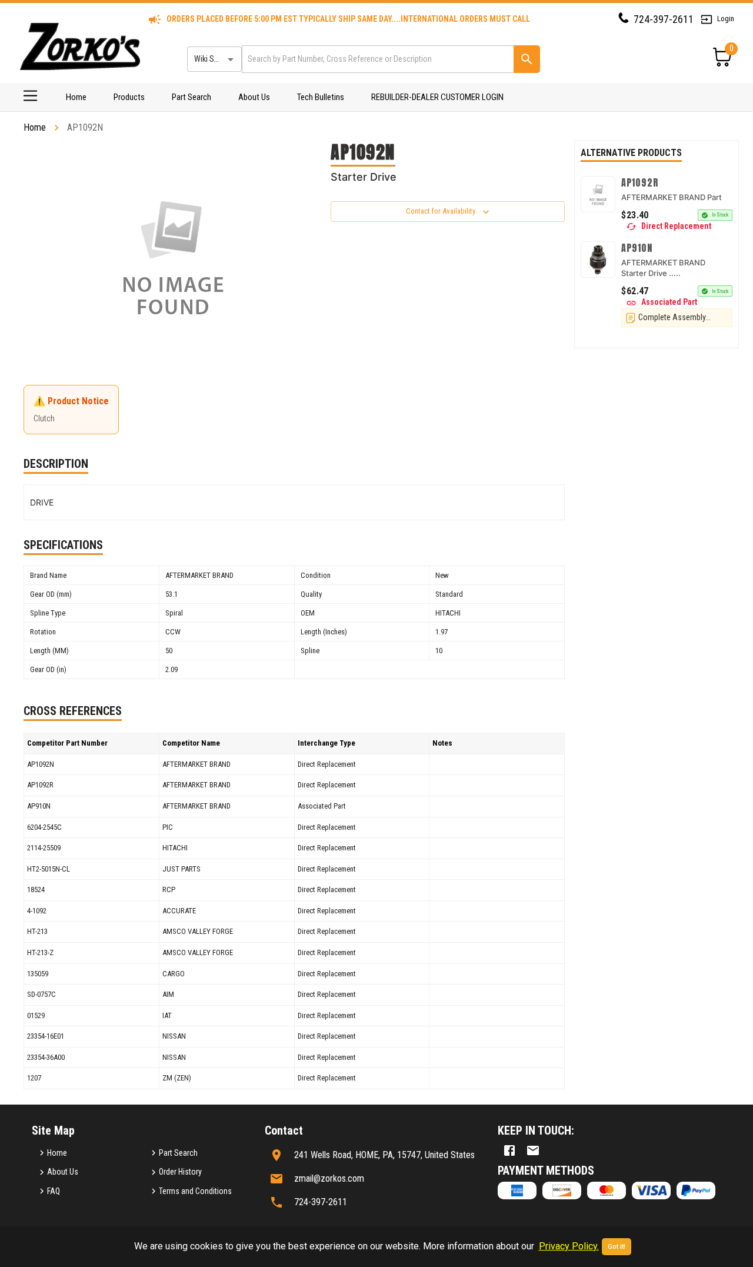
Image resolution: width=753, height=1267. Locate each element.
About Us (254, 97)
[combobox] (377, 59)
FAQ (53, 1191)
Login (725, 18)
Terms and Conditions (195, 1191)
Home (76, 97)
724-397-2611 (664, 19)
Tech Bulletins (320, 97)
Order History (180, 1171)
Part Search (191, 97)
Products (129, 97)
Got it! (616, 1247)
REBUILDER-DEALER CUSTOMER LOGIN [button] (437, 97)
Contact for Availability (440, 211)
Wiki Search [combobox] (213, 59)
